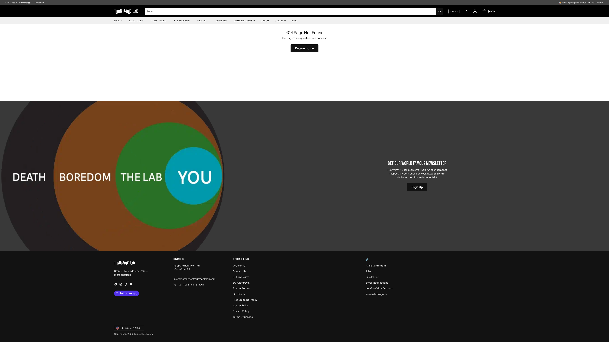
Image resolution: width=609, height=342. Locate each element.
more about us (122, 274)
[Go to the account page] (475, 11)
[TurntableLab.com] (127, 11)
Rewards (453, 11)
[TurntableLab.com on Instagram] (121, 284)
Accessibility (240, 305)
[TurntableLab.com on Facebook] (116, 284)
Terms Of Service (243, 316)
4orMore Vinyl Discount (379, 288)
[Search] (439, 11)
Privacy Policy (241, 311)
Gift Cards (239, 294)
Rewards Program (376, 294)
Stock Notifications (377, 282)
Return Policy (241, 277)
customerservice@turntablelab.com (195, 278)
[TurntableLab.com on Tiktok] (126, 284)
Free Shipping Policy (245, 299)
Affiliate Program (376, 265)
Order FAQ (239, 265)
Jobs (368, 271)
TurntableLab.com (143, 333)
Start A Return (241, 288)
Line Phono (372, 277)
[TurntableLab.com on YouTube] (131, 284)
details (600, 2)
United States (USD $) (130, 328)
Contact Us (239, 271)
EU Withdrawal (241, 282)
